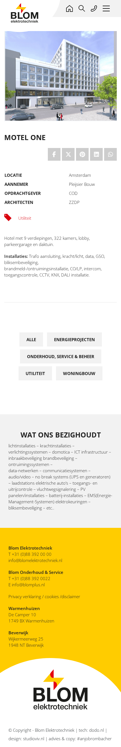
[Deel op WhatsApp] (110, 154)
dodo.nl (96, 730)
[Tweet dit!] (68, 154)
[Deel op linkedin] (96, 154)
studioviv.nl (33, 738)
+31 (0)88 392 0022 (31, 578)
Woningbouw (79, 373)
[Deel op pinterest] (82, 154)
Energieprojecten (74, 339)
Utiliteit (35, 373)
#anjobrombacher (94, 738)
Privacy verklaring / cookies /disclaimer (44, 596)
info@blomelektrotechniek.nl (35, 560)
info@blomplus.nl (28, 584)
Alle (31, 339)
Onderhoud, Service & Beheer (60, 356)
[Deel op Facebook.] (54, 154)
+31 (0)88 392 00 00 (31, 554)
